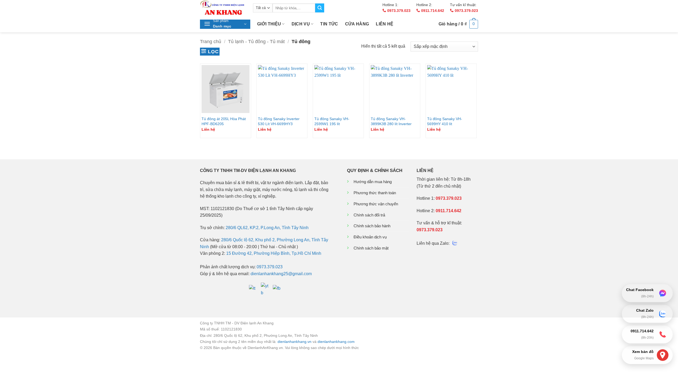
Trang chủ (210, 41)
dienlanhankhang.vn (294, 341)
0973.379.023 (398, 11)
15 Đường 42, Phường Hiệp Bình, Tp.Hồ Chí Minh (273, 253)
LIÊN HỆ (384, 24)
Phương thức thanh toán (375, 192)
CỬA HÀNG (357, 24)
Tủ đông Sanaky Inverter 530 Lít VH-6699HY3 (279, 121)
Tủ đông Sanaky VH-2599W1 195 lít (331, 121)
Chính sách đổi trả (369, 215)
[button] (225, 24)
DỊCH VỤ (301, 24)
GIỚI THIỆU (269, 24)
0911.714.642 (432, 11)
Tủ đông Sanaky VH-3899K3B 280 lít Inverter (391, 121)
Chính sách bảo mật (371, 248)
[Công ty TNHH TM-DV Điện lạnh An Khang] (222, 8)
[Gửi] (319, 7)
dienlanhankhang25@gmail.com (281, 273)
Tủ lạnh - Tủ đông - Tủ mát (256, 41)
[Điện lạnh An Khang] (253, 289)
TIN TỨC (329, 24)
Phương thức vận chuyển (376, 204)
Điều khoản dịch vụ (370, 237)
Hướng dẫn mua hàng (373, 181)
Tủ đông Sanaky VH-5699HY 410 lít (444, 121)
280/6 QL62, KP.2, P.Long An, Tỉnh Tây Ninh (267, 227)
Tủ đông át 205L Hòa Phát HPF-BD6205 (224, 121)
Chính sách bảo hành (372, 226)
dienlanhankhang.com (336, 341)
